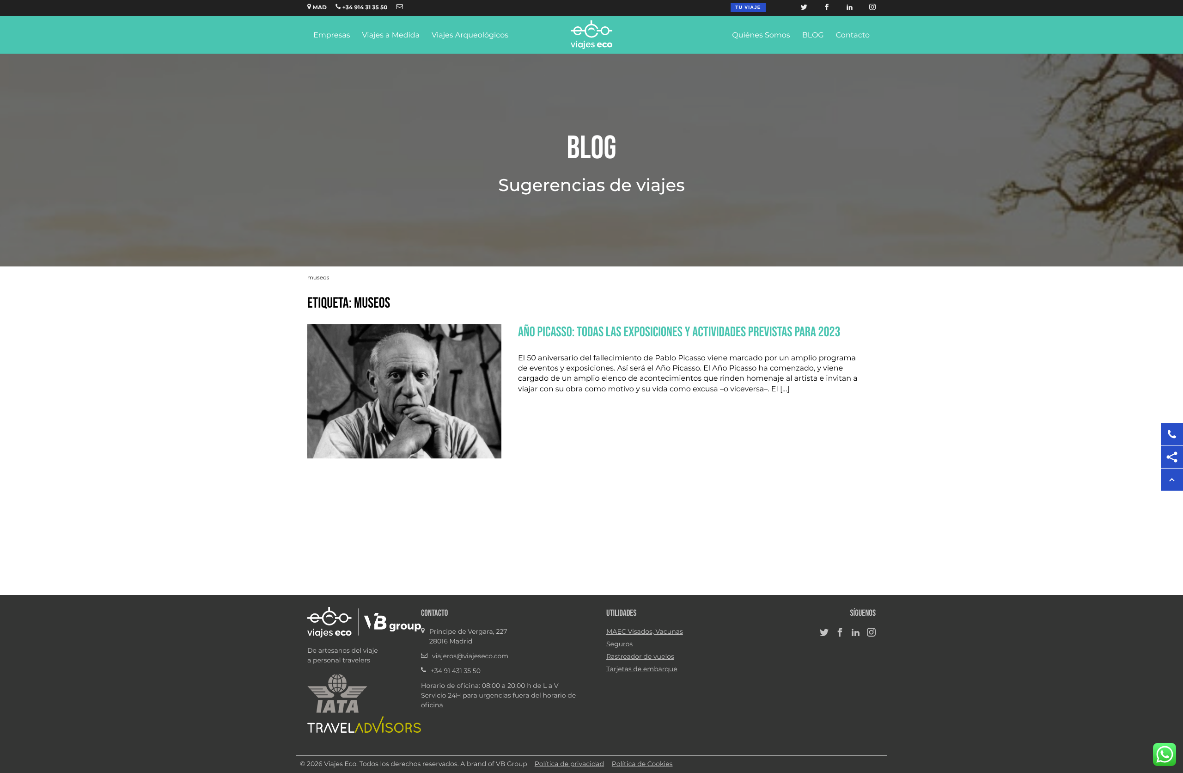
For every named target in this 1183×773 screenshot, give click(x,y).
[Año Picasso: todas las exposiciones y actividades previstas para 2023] (404, 456)
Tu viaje (748, 7)
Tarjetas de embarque (641, 669)
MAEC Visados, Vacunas (644, 632)
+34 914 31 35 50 (364, 8)
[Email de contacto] (399, 7)
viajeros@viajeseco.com (470, 656)
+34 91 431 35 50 (456, 671)
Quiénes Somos (761, 35)
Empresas (331, 35)
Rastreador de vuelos (640, 657)
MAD (319, 8)
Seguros (619, 644)
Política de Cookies (642, 764)
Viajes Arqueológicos (470, 35)
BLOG (813, 35)
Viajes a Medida (391, 35)
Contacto (853, 35)
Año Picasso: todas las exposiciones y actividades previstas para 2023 (679, 332)
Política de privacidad (569, 764)
